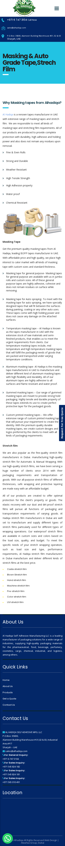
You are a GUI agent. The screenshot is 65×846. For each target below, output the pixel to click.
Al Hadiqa (8, 114)
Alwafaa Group (29, 842)
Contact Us (9, 705)
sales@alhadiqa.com (16, 27)
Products (8, 692)
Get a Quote (9, 698)
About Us (8, 686)
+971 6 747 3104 (17, 20)
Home (6, 680)
